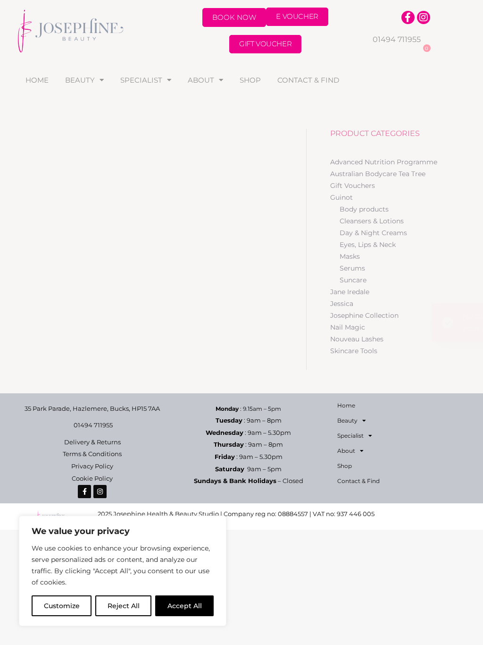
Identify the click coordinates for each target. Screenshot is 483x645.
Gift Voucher (265, 43)
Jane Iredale (349, 292)
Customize (62, 606)
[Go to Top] (468, 630)
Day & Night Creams (373, 233)
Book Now (234, 17)
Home (37, 80)
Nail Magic (347, 327)
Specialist (141, 80)
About (201, 80)
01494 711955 (397, 39)
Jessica (341, 303)
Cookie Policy (92, 478)
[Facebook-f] (408, 17)
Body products (364, 209)
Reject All (124, 606)
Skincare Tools (353, 351)
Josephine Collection (364, 315)
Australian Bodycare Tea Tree (377, 174)
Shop (250, 80)
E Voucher (297, 16)
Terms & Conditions (92, 454)
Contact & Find (308, 80)
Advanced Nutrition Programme (383, 162)
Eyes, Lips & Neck (368, 244)
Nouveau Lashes (356, 339)
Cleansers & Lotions (372, 221)
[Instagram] (423, 17)
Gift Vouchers (352, 185)
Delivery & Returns (92, 442)
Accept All (184, 606)
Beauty (80, 80)
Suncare (353, 280)
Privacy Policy (92, 466)
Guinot (341, 197)
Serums (352, 268)
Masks (350, 256)
